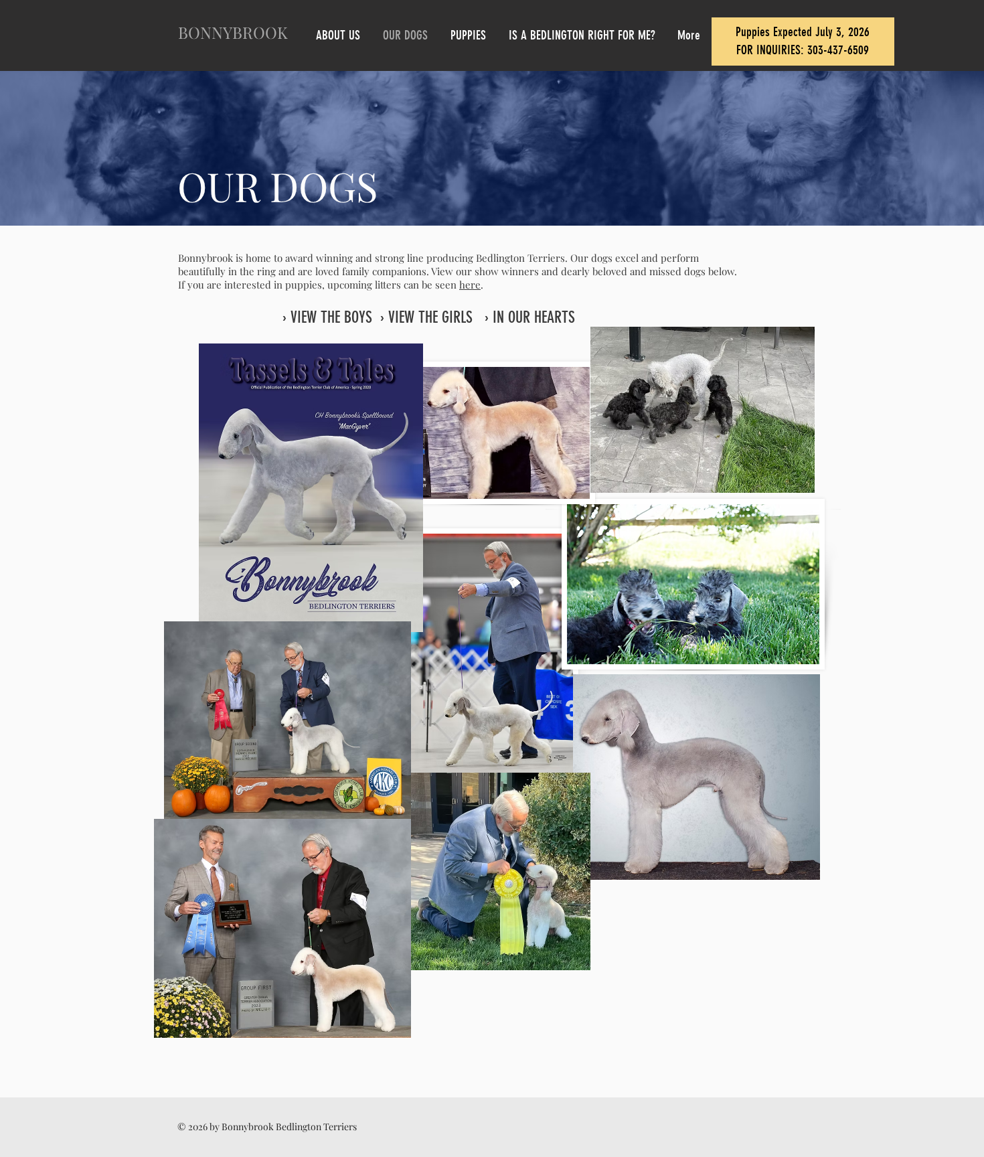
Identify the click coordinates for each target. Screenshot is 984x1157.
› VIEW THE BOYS (327, 317)
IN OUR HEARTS (534, 317)
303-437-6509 (838, 50)
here (470, 284)
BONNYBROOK (233, 32)
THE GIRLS (445, 317)
